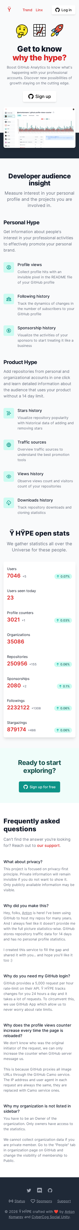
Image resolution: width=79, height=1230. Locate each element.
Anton (27, 913)
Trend (27, 10)
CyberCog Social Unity (51, 1217)
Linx (39, 10)
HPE (10, 10)
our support (48, 845)
